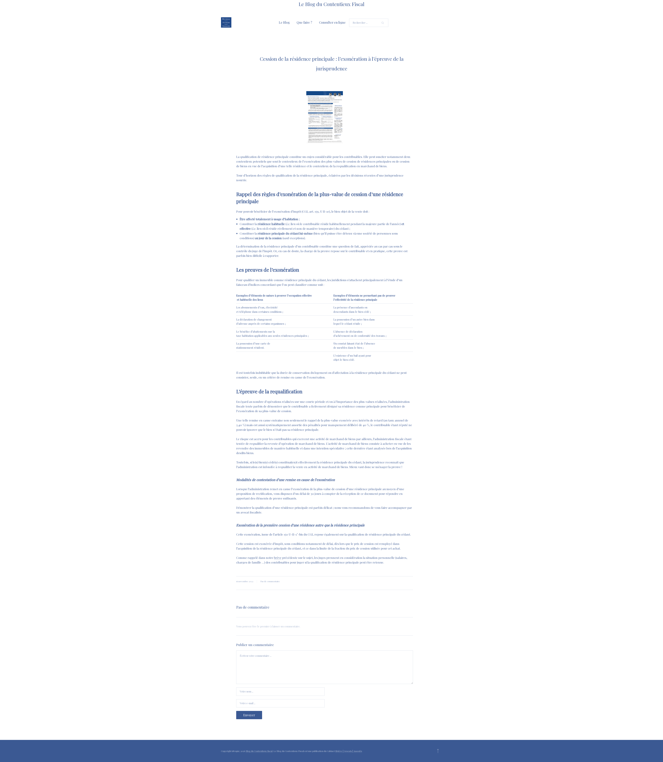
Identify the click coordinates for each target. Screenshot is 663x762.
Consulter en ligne (332, 22)
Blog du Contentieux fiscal (259, 751)
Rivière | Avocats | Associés (348, 751)
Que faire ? (304, 22)
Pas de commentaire (270, 581)
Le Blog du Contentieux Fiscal (331, 4)
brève (277, 558)
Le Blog (284, 22)
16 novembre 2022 (244, 581)
